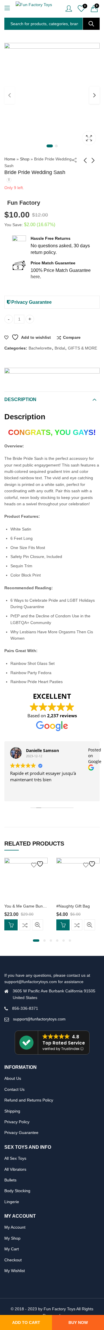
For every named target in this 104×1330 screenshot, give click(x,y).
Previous (9, 95)
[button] (36, 940)
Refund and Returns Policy (28, 1100)
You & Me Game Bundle (26, 906)
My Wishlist (14, 1270)
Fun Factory (23, 203)
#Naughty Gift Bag (73, 906)
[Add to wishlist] (38, 864)
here (35, 276)
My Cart (11, 1249)
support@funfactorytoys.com (39, 1019)
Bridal (60, 348)
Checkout (13, 1260)
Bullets (10, 1180)
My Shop (12, 1238)
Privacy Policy (16, 1121)
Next (94, 95)
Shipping (12, 1111)
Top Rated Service (63, 1043)
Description (20, 399)
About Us (12, 1078)
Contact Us (14, 1089)
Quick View (37, 925)
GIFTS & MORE (82, 348)
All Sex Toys (15, 1158)
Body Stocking (17, 1190)
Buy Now (78, 1322)
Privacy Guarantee (31, 302)
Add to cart (26, 1322)
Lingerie (11, 1201)
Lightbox (89, 138)
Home (9, 159)
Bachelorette (40, 348)
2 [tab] (56, 145)
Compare (72, 337)
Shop (24, 159)
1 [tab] (50, 145)
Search (91, 24)
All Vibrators (15, 1169)
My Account (14, 1227)
